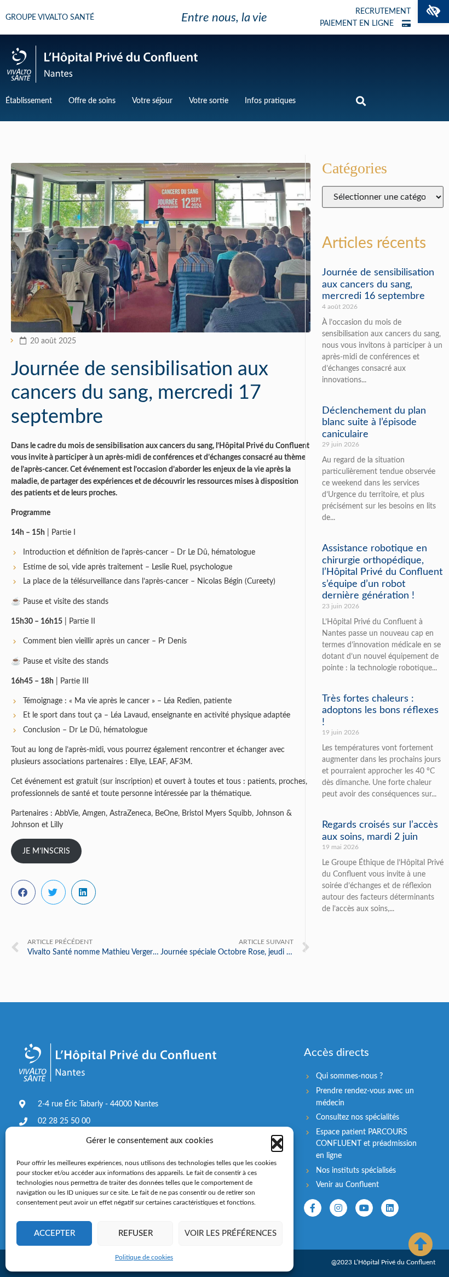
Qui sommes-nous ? (349, 1076)
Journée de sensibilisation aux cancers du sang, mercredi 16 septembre (378, 284)
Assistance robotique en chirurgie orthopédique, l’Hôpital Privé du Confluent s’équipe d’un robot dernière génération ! (382, 572)
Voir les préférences (231, 1233)
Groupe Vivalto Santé (49, 17)
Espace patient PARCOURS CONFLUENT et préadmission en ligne (366, 1144)
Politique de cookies (144, 1257)
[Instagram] (338, 1208)
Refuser (135, 1233)
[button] (433, 11)
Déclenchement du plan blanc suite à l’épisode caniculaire (374, 422)
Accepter (54, 1233)
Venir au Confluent (347, 1184)
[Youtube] (364, 1208)
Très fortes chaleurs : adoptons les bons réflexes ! (380, 710)
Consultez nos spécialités (357, 1117)
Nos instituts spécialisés (356, 1170)
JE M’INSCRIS (46, 851)
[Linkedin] (390, 1208)
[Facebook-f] (312, 1208)
